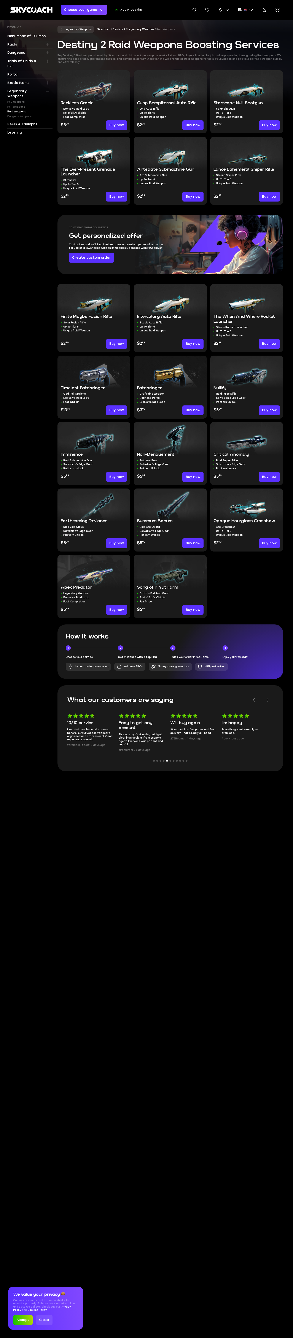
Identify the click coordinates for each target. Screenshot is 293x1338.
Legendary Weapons (17, 93)
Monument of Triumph (26, 36)
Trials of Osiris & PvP (21, 63)
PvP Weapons (16, 106)
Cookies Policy (37, 1309)
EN (240, 9)
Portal (12, 74)
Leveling (14, 132)
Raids (12, 44)
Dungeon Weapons (19, 116)
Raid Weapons (16, 111)
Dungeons (16, 53)
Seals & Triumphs (22, 124)
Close (44, 1320)
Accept (22, 1320)
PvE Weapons (16, 101)
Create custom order (91, 258)
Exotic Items (18, 83)
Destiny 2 (14, 27)
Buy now (116, 125)
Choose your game (80, 10)
